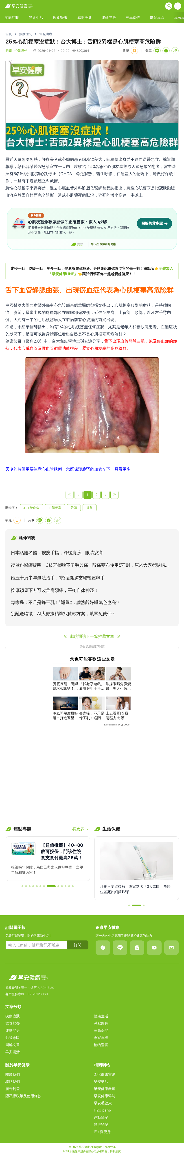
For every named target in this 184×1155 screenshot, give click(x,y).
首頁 (8, 34)
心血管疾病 (31, 508)
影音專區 (157, 17)
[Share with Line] (157, 50)
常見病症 (45, 34)
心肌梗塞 (55, 508)
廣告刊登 (12, 1088)
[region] (92, 271)
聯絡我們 (12, 1081)
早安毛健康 (103, 1103)
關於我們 (12, 1074)
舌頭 (74, 508)
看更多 (78, 828)
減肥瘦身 (84, 17)
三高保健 (133, 17)
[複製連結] (175, 50)
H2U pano (102, 1110)
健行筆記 (101, 1124)
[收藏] (134, 50)
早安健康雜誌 (104, 1096)
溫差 (89, 508)
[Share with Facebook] (166, 50)
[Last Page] (114, 495)
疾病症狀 (11, 17)
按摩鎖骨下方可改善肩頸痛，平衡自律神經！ (54, 590)
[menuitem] (11, 17)
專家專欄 (101, 1037)
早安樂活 (12, 1052)
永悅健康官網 (104, 1074)
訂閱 (77, 945)
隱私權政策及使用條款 (23, 1096)
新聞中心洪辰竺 (16, 50)
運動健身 (108, 17)
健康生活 (36, 17)
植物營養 (101, 1044)
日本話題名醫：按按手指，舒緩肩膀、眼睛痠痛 (57, 552)
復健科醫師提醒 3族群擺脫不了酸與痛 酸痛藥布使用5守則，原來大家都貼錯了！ (88, 566)
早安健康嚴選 (104, 1088)
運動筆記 (101, 1117)
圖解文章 (12, 1044)
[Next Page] (105, 495)
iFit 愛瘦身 (102, 1131)
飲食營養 (60, 17)
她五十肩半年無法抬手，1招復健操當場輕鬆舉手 (58, 577)
